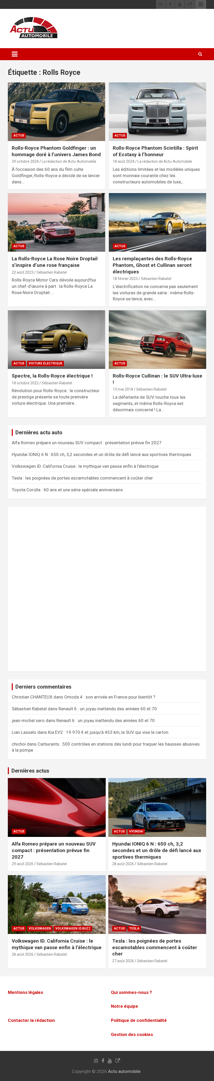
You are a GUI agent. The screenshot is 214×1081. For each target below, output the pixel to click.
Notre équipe (124, 1006)
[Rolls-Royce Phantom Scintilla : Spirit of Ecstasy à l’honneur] (157, 111)
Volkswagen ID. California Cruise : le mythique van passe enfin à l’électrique (85, 466)
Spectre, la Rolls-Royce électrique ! (52, 376)
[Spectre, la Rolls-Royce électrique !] (56, 339)
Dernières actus (30, 771)
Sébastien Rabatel (52, 272)
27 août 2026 (123, 961)
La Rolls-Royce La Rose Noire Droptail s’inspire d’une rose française (55, 262)
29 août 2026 (22, 864)
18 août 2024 (123, 161)
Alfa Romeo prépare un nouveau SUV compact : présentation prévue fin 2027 (87, 442)
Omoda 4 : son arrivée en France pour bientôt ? (109, 697)
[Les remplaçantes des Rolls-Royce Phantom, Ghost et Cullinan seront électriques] (157, 222)
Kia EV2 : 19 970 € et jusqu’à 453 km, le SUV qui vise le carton (108, 732)
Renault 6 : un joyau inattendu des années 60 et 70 (107, 708)
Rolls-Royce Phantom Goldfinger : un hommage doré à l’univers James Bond (56, 151)
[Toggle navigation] (14, 54)
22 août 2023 (22, 272)
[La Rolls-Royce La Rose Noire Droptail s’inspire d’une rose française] (56, 222)
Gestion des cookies (132, 1034)
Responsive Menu (200, 4)
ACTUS (18, 135)
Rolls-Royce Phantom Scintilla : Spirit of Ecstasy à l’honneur (155, 151)
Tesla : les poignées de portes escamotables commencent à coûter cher (82, 478)
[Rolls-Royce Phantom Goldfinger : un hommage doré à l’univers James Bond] (56, 111)
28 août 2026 (123, 864)
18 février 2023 (125, 279)
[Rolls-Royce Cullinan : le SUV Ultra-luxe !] (157, 339)
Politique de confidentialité (139, 1020)
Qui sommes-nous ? (131, 992)
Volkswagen (40, 928)
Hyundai (136, 831)
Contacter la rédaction (31, 1020)
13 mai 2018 (123, 389)
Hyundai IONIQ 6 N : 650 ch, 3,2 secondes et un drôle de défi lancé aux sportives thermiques (101, 454)
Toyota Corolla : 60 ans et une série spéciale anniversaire (67, 489)
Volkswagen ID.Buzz (73, 928)
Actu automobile (124, 1071)
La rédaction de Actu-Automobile (69, 161)
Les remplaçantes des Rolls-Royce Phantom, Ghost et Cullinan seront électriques (152, 265)
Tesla (134, 928)
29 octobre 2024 (25, 161)
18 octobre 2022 (25, 383)
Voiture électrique (45, 363)
